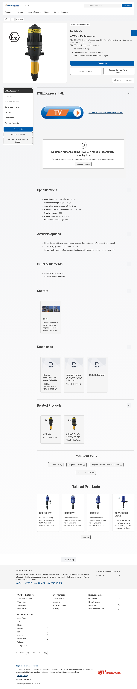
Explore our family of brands (27, 666)
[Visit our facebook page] (28, 653)
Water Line (21, 605)
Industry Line (22, 609)
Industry (56, 609)
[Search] (86, 6)
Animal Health (58, 598)
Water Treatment (59, 605)
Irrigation (56, 602)
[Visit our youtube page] (46, 653)
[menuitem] (9, 12)
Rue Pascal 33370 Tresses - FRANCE (30, 583)
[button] (85, 93)
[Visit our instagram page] (40, 653)
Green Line (21, 602)
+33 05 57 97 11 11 (54, 583)
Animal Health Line (24, 598)
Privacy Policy (22, 676)
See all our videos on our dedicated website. (106, 113)
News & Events (94, 602)
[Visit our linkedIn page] (34, 653)
